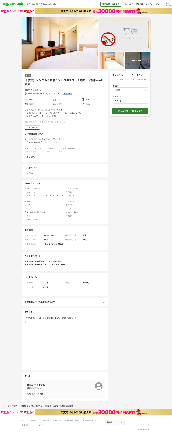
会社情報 (25, 425)
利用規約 (33, 421)
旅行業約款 (45, 421)
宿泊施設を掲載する (110, 4)
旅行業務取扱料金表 (72, 421)
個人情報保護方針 (89, 421)
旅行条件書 (57, 421)
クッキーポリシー (38, 425)
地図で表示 (67, 93)
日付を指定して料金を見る (130, 111)
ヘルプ (24, 421)
